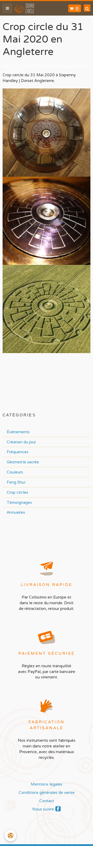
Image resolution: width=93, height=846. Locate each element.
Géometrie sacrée (23, 461)
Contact (46, 800)
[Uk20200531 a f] (46, 308)
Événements (18, 431)
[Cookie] (10, 835)
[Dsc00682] (46, 220)
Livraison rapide (46, 584)
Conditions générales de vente (47, 792)
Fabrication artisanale (46, 725)
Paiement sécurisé (46, 653)
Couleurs (15, 471)
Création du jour (21, 441)
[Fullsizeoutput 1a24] (46, 132)
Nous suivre (43, 808)
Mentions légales (46, 784)
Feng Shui (16, 482)
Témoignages (19, 502)
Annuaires (16, 512)
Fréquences (17, 451)
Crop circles (74, 66)
